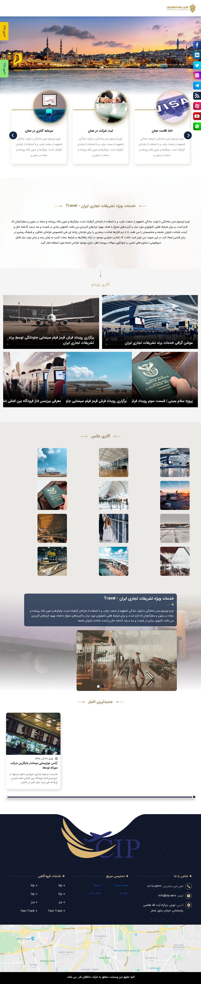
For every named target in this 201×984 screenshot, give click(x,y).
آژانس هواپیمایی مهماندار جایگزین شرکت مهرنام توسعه (34, 765)
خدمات (96, 885)
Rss (197, 95)
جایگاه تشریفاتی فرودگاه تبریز (162, 460)
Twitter (197, 65)
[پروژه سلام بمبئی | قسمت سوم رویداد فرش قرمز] (148, 380)
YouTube (197, 116)
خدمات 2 (102, 686)
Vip (60, 886)
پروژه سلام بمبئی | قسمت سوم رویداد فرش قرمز (158, 401)
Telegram (197, 85)
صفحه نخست (121, 885)
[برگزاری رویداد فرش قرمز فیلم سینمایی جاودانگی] (82, 380)
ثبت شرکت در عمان (100, 130)
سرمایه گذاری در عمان (39, 130)
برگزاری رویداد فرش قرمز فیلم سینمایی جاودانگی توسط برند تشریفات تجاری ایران (51, 340)
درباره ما (124, 893)
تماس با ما (95, 893)
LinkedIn (197, 55)
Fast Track (55, 911)
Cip (60, 894)
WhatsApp (197, 126)
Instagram (197, 75)
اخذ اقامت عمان (162, 130)
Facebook (197, 45)
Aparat (197, 106)
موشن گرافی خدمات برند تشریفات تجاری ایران (159, 343)
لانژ (60, 902)
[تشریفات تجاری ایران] (181, 8)
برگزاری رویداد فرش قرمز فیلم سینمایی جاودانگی (92, 401)
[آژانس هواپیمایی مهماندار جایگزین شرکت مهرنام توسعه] (33, 734)
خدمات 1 (98, 686)
